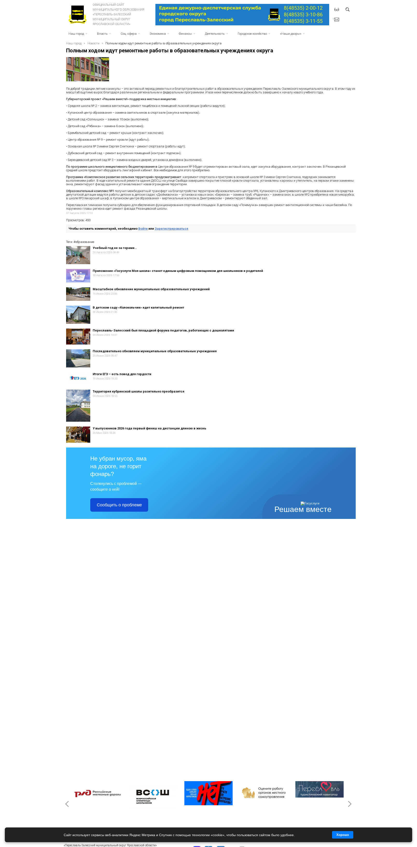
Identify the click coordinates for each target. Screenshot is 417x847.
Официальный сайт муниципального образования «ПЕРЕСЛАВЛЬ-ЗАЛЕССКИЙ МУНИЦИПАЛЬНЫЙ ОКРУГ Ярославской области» (118, 14)
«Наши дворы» (293, 35)
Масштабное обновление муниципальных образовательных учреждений (151, 289)
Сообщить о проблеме (119, 505)
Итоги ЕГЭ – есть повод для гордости (122, 374)
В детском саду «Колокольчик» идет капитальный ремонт (138, 307)
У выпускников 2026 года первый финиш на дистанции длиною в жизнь (149, 428)
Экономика (160, 35)
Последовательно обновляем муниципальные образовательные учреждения (155, 351)
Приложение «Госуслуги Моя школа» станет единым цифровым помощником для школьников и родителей (178, 271)
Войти (143, 228)
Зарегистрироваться (171, 228)
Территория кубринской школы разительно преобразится (138, 391)
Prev (67, 804)
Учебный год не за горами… (115, 248)
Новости (93, 43)
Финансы (187, 35)
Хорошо (342, 835)
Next (349, 804)
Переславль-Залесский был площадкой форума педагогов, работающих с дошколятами (163, 330)
